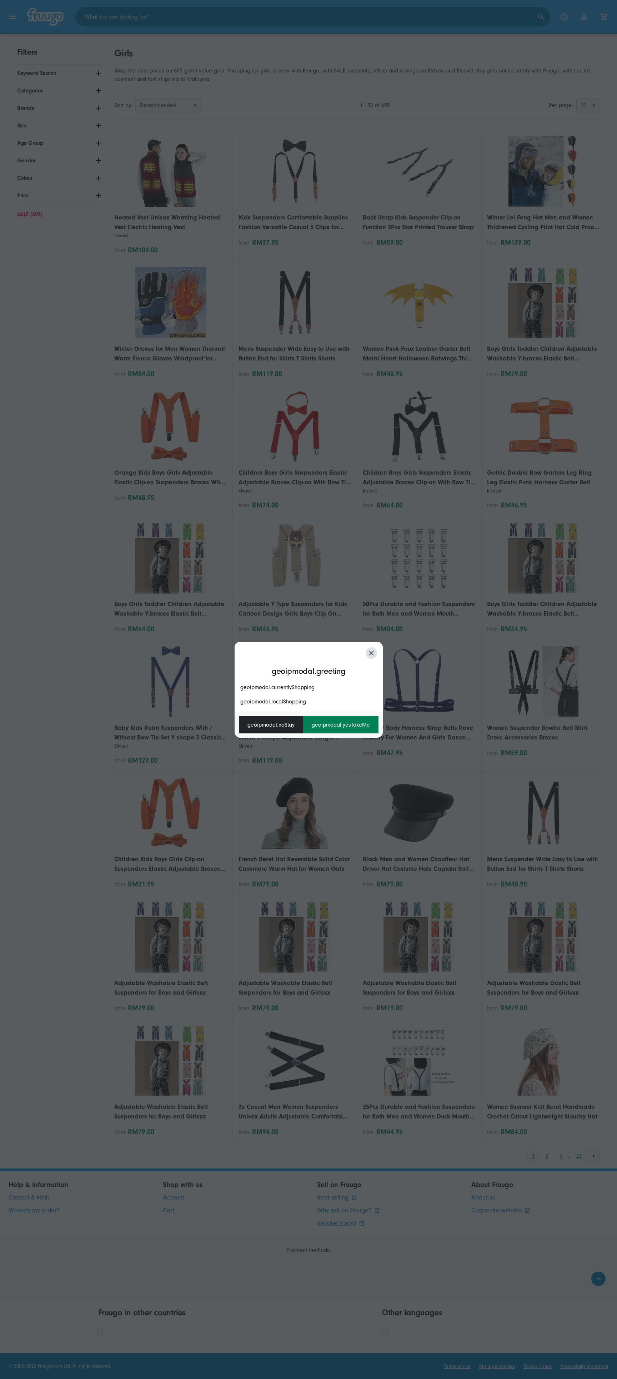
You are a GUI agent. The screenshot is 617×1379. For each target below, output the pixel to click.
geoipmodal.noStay (271, 725)
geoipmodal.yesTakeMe (341, 725)
